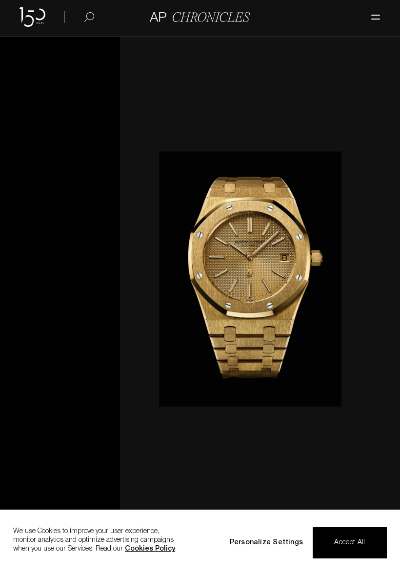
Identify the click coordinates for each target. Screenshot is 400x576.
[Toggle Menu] (370, 12)
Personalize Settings (266, 542)
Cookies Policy (150, 549)
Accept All (349, 542)
